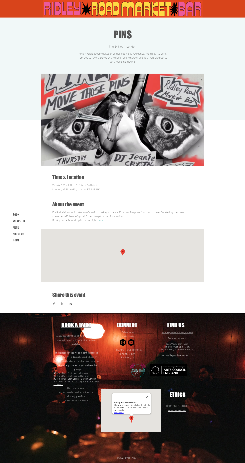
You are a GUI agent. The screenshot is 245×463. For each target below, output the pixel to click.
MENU (16, 227)
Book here (72, 387)
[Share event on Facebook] (54, 303)
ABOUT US (18, 234)
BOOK (16, 214)
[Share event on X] (62, 303)
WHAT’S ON (19, 221)
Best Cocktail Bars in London (82, 378)
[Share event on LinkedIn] (70, 303)
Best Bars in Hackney (78, 375)
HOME (16, 240)
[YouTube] (131, 342)
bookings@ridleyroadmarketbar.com (76, 392)
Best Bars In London (78, 373)
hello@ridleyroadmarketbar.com (177, 355)
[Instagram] (123, 342)
